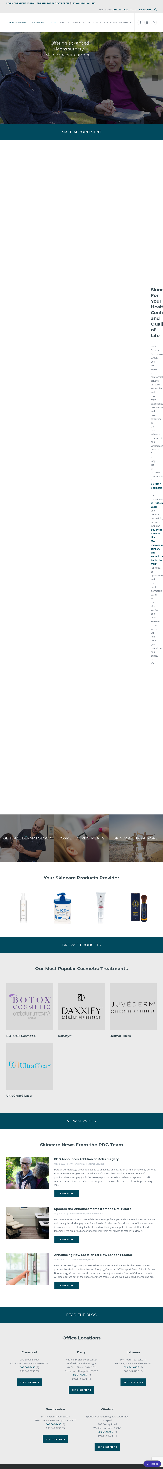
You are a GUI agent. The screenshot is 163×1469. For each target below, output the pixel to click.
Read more (66, 1193)
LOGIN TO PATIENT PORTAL (20, 3)
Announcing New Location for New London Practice (93, 1255)
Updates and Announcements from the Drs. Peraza (92, 1209)
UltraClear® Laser (19, 1095)
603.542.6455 (145, 9)
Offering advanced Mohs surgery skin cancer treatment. (69, 49)
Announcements (77, 1163)
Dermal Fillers (120, 1036)
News (91, 1259)
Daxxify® (65, 1036)
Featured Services (95, 1163)
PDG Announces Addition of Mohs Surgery (86, 1159)
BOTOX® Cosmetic (20, 1036)
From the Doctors (94, 1213)
